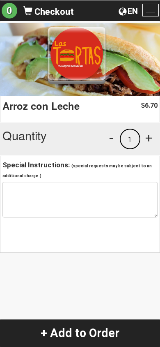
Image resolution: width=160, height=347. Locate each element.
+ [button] (149, 138)
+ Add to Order (80, 333)
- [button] (111, 138)
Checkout (53, 12)
